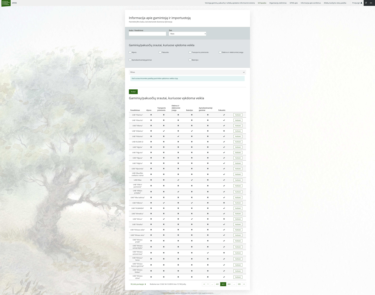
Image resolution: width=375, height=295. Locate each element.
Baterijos (195, 60)
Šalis (170, 30)
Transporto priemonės (200, 52)
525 (239, 284)
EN (371, 3)
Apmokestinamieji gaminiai (142, 60)
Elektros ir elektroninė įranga (232, 52)
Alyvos (134, 52)
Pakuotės (165, 52)
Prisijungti (356, 3)
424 (229, 284)
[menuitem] (229, 3)
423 (223, 284)
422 (217, 284)
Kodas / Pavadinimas (136, 30)
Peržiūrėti (238, 115)
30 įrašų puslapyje (137, 284)
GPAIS (14, 3)
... (212, 284)
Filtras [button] (132, 72)
